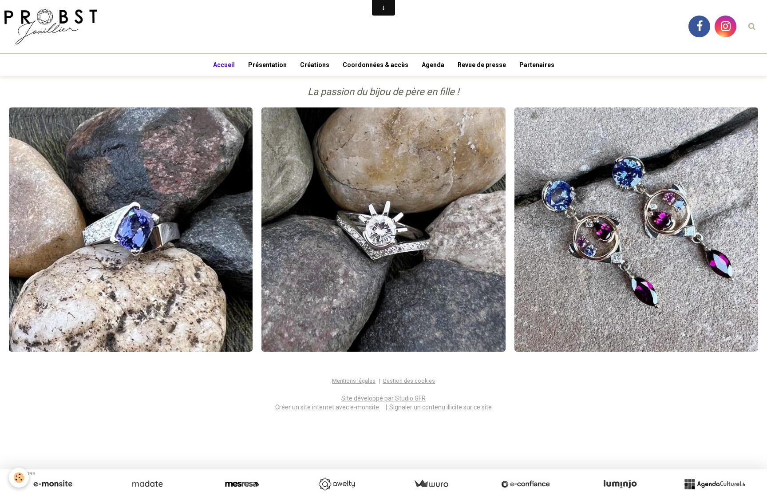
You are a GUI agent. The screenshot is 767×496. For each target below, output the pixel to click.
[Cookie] (19, 478)
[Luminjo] (620, 484)
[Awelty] (336, 484)
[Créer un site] (53, 484)
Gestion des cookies (409, 380)
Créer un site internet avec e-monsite (327, 407)
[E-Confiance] (525, 484)
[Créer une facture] (431, 484)
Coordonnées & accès (375, 64)
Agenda (433, 64)
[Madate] (147, 484)
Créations (314, 64)
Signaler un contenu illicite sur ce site (440, 407)
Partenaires (536, 64)
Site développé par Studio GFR (383, 398)
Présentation (267, 64)
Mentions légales (354, 380)
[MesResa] (242, 484)
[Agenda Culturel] (714, 484)
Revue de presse (482, 64)
